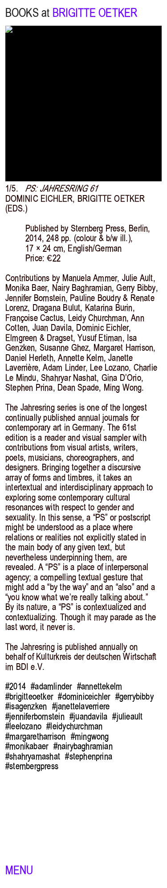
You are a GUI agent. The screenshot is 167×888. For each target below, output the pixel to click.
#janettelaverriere (81, 706)
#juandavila (88, 716)
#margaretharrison (35, 736)
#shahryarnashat (32, 756)
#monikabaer (26, 746)
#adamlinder (51, 686)
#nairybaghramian (83, 746)
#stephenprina (88, 756)
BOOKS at (27, 13)
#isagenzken (26, 706)
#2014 (15, 686)
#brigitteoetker (29, 696)
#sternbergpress (31, 766)
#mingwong (90, 736)
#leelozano (23, 726)
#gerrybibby (134, 696)
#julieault (127, 716)
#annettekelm (99, 686)
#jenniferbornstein (35, 716)
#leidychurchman (74, 726)
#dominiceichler (84, 696)
